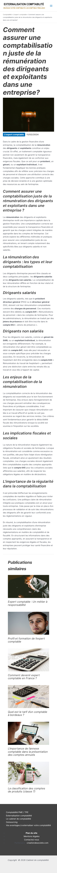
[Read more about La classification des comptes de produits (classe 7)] (28, 773)
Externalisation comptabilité (19, 815)
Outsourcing (11, 822)
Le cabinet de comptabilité (18, 819)
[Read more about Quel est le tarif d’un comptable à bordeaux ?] (28, 696)
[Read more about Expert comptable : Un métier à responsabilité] (28, 586)
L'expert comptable (20, 14)
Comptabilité (7, 14)
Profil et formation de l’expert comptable (26, 640)
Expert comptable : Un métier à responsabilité (27, 603)
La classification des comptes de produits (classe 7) (26, 790)
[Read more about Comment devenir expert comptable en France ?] (28, 660)
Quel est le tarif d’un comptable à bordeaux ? (27, 713)
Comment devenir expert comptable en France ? (24, 677)
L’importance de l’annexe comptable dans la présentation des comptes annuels (28, 751)
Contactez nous (31, 839)
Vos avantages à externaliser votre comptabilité (28, 825)
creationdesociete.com (37, 843)
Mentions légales (31, 836)
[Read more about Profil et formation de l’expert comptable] (28, 623)
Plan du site (31, 833)
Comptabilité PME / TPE (17, 812)
